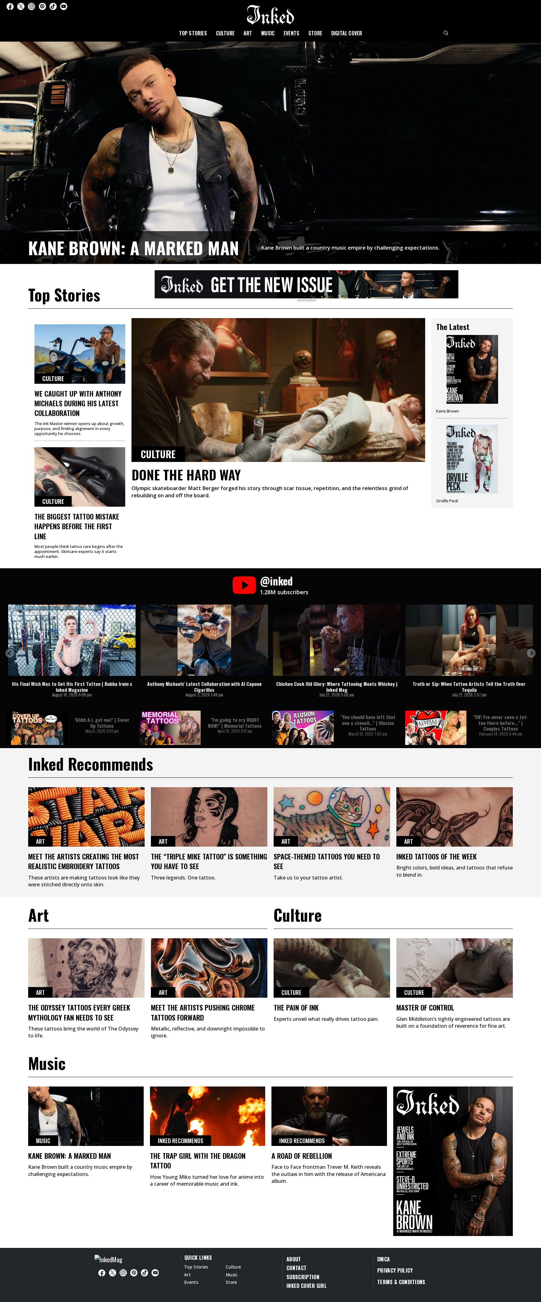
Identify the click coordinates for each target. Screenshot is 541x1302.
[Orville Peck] (472, 464)
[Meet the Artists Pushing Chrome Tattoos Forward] (209, 968)
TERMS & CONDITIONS (401, 1282)
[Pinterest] (42, 6)
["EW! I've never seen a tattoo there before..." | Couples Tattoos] (436, 728)
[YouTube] (63, 6)
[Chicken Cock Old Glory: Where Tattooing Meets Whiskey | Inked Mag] (336, 640)
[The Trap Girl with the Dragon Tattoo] (207, 1116)
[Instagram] (31, 6)
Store (315, 33)
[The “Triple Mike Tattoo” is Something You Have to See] (209, 817)
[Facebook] (10, 6)
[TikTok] (53, 6)
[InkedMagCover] (453, 1160)
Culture (225, 33)
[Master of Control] (454, 968)
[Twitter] (20, 6)
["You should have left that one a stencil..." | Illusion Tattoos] (303, 728)
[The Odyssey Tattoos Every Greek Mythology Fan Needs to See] (86, 968)
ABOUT (293, 1259)
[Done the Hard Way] (278, 390)
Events (291, 33)
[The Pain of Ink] (332, 968)
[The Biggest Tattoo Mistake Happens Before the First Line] (79, 477)
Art (248, 33)
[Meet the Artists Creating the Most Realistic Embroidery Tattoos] (86, 817)
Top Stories (193, 33)
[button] (9, 653)
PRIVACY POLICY (395, 1270)
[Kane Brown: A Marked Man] (270, 151)
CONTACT (296, 1268)
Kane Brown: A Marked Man (133, 247)
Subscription (302, 1277)
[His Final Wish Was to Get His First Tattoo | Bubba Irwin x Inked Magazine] (72, 640)
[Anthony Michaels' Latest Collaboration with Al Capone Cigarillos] (204, 640)
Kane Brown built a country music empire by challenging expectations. (350, 247)
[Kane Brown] (472, 376)
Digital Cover (346, 33)
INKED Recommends (180, 1141)
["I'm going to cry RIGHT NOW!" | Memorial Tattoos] (170, 728)
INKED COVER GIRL (306, 1285)
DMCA (383, 1259)
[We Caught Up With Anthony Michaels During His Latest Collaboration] (79, 354)
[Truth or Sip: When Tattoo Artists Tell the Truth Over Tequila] (469, 640)
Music (268, 33)
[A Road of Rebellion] (329, 1116)
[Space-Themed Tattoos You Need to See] (332, 817)
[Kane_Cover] (306, 283)
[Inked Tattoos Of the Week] (454, 817)
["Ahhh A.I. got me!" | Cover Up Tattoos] (37, 728)
